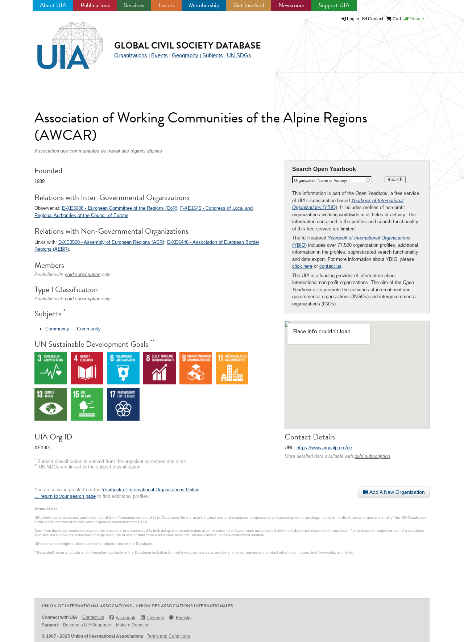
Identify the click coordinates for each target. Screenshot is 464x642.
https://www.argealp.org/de (324, 447)
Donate (416, 18)
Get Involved (248, 5)
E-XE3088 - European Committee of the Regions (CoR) (119, 208)
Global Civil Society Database (187, 45)
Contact (375, 18)
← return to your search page (65, 496)
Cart (396, 18)
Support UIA (334, 5)
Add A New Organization (396, 492)
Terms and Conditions (168, 636)
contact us (330, 266)
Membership (204, 5)
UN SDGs (239, 55)
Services (134, 5)
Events (166, 5)
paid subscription (372, 456)
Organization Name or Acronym (321, 180)
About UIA (53, 5)
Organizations (130, 55)
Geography (185, 55)
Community (57, 329)
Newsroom (291, 5)
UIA (61, 41)
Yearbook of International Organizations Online (150, 489)
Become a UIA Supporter (87, 625)
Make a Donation (133, 625)
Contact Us (93, 617)
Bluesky (183, 617)
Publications (95, 5)
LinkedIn (155, 617)
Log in (353, 18)
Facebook (125, 617)
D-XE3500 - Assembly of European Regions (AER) (111, 242)
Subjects (212, 55)
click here (302, 266)
